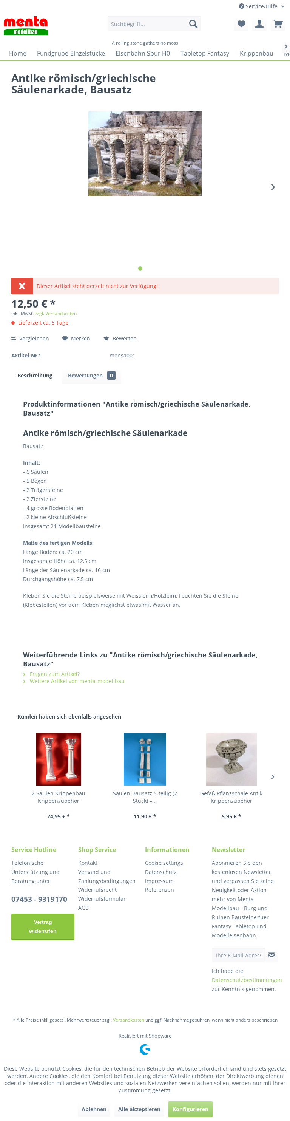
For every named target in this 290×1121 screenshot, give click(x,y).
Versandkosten (128, 1020)
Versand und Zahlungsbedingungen (107, 876)
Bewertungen (90, 375)
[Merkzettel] (240, 23)
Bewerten (124, 338)
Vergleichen (33, 338)
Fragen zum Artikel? (54, 673)
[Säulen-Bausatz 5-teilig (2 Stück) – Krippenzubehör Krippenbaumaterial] (145, 759)
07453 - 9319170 (39, 899)
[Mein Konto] (259, 23)
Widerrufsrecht (97, 889)
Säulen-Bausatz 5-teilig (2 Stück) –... (145, 797)
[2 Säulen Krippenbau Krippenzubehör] (58, 759)
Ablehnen (94, 1109)
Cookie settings (164, 862)
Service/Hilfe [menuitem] (261, 6)
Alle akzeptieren (139, 1109)
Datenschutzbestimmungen (247, 979)
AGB (83, 907)
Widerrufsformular (102, 898)
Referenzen (159, 889)
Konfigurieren (190, 1109)
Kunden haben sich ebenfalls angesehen (69, 716)
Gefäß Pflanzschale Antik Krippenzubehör (231, 797)
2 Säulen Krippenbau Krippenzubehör (58, 797)
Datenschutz (161, 871)
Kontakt (87, 862)
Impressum (159, 880)
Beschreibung (34, 375)
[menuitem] (154, 23)
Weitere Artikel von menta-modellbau (76, 681)
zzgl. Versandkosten (56, 313)
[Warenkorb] (277, 23)
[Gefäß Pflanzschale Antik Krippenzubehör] (231, 759)
